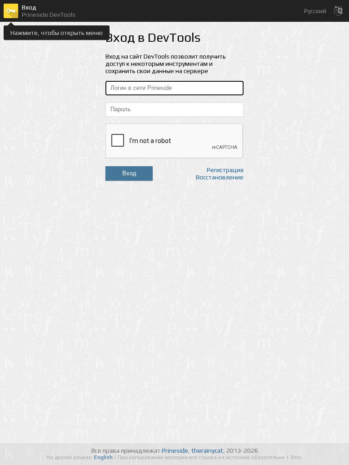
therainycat (207, 450)
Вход (129, 173)
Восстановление (220, 177)
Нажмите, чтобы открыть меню (56, 32)
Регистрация (225, 169)
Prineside (175, 450)
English (104, 457)
